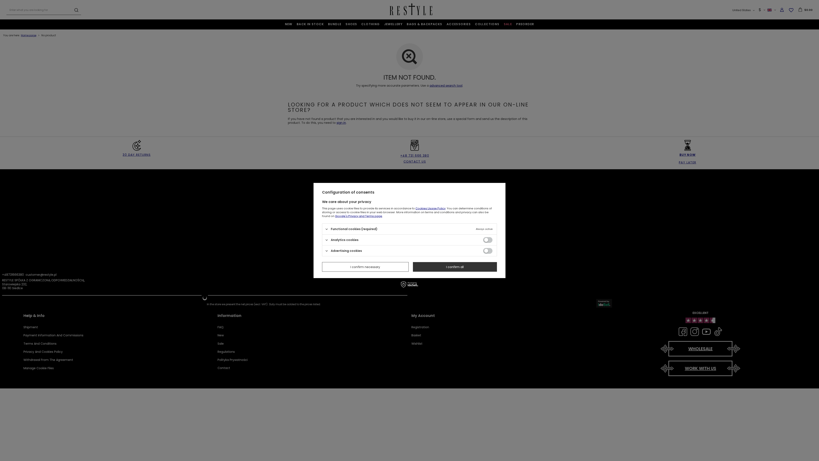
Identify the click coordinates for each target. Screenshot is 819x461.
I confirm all (455, 267)
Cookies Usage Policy (430, 208)
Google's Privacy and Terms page (358, 216)
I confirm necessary (365, 267)
